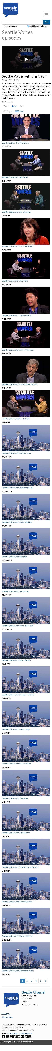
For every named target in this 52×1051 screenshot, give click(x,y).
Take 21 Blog (6, 1017)
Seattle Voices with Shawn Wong (16, 764)
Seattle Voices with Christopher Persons (20, 384)
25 (15, 106)
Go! (46, 22)
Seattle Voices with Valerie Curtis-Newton (20, 867)
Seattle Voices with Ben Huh (14, 557)
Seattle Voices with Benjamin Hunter (18, 695)
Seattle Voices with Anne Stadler (16, 212)
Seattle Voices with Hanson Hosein (17, 936)
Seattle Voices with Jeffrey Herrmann (18, 350)
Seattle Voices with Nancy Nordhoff (17, 626)
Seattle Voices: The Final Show (15, 143)
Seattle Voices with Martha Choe (16, 453)
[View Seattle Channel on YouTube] (23, 1036)
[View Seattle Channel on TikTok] (15, 1036)
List (9, 111)
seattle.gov (12, 26)
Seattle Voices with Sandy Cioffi (16, 419)
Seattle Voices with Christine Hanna (17, 246)
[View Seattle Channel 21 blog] (26, 1036)
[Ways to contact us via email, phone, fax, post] (30, 1036)
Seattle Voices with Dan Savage (16, 729)
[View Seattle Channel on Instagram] (11, 1036)
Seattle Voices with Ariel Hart (15, 281)
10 (7, 106)
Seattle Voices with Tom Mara (15, 798)
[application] (26, 59)
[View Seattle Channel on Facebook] (4, 1036)
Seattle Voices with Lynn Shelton (16, 660)
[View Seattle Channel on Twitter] (8, 1036)
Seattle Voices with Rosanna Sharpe (17, 488)
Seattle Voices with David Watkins (17, 522)
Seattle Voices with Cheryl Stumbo (17, 902)
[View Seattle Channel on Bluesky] (18, 1036)
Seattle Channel (33, 992)
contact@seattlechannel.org (19, 1033)
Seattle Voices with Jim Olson (15, 177)
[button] (26, 59)
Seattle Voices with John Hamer (16, 833)
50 (23, 106)
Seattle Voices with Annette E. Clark (18, 971)
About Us (5, 1014)
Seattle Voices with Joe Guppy (15, 591)
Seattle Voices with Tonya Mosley (16, 315)
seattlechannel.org (37, 26)
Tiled (21, 111)
